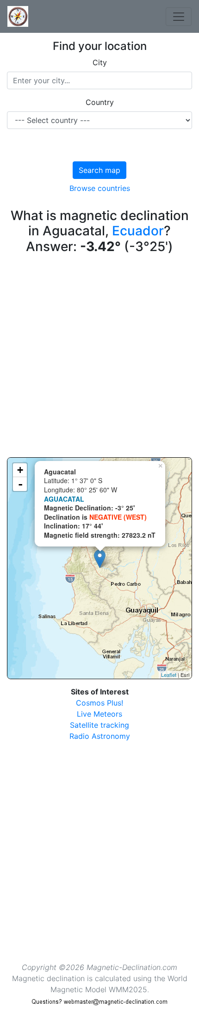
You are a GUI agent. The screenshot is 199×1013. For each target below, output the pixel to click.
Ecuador (138, 231)
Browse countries (99, 188)
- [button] (20, 484)
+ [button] (20, 470)
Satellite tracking (99, 725)
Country (100, 102)
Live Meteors (99, 713)
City (100, 62)
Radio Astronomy (99, 736)
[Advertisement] (99, 357)
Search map (99, 170)
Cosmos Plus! (99, 702)
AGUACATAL (64, 498)
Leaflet (168, 674)
